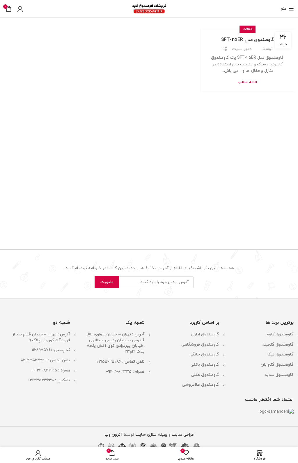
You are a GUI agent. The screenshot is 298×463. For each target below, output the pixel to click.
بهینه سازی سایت (150, 434)
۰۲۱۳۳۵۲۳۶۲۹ (34, 360)
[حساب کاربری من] (20, 9)
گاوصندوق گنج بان (277, 364)
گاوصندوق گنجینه (278, 344)
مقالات (247, 29)
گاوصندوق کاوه (280, 334)
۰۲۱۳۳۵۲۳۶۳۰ (41, 380)
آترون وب (113, 434)
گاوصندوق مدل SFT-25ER (247, 40)
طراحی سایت (183, 434)
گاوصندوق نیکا (280, 354)
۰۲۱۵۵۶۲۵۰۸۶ (109, 361)
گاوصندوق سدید (279, 375)
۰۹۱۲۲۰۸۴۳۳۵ (119, 371)
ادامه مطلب (247, 82)
